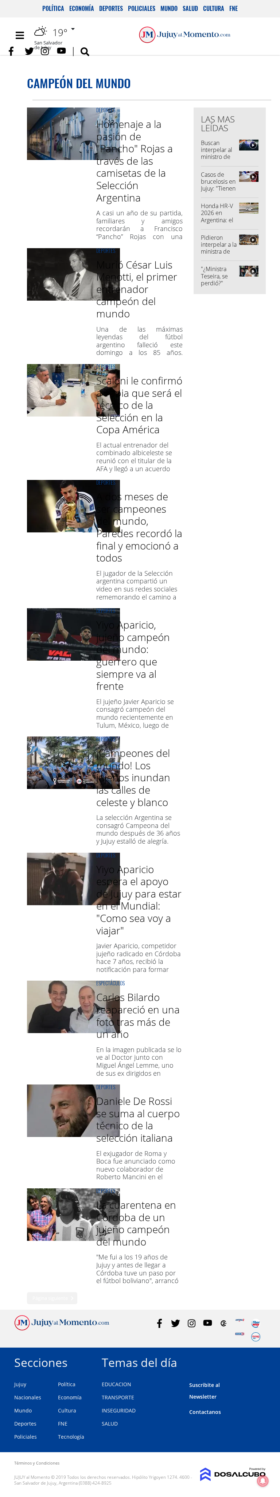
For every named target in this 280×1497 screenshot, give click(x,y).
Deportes (111, 8)
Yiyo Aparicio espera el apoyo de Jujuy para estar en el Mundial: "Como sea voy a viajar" (139, 899)
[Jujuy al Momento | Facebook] (13, 51)
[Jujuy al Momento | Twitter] (29, 51)
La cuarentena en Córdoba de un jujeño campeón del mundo (136, 1223)
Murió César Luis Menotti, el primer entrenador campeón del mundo (136, 289)
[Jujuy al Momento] (61, 1328)
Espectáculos (110, 983)
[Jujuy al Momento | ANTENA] (239, 1323)
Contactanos (205, 1411)
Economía (81, 8)
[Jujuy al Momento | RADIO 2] (239, 1336)
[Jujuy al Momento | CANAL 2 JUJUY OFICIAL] (223, 1323)
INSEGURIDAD (119, 1410)
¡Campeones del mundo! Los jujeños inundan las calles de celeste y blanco (133, 777)
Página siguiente (50, 1298)
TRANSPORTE (118, 1397)
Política (53, 8)
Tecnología (71, 1436)
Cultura (213, 8)
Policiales (141, 8)
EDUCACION (116, 1384)
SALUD (110, 1423)
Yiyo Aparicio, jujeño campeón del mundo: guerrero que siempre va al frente (133, 655)
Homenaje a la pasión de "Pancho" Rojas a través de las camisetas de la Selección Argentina (134, 160)
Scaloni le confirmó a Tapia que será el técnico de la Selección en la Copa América (139, 405)
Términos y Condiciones (36, 1463)
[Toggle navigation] (20, 35)
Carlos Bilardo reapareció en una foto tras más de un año (138, 1015)
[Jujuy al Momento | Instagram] (45, 51)
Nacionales (27, 1397)
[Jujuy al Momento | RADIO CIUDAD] (255, 1336)
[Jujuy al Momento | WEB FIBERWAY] (255, 1323)
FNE (233, 8)
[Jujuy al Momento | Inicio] (257, 1361)
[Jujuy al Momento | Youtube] (61, 51)
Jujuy (20, 1384)
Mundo (169, 8)
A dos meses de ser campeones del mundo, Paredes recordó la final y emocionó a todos (139, 526)
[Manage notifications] (263, 1481)
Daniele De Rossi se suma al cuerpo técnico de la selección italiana (138, 1119)
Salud (190, 8)
